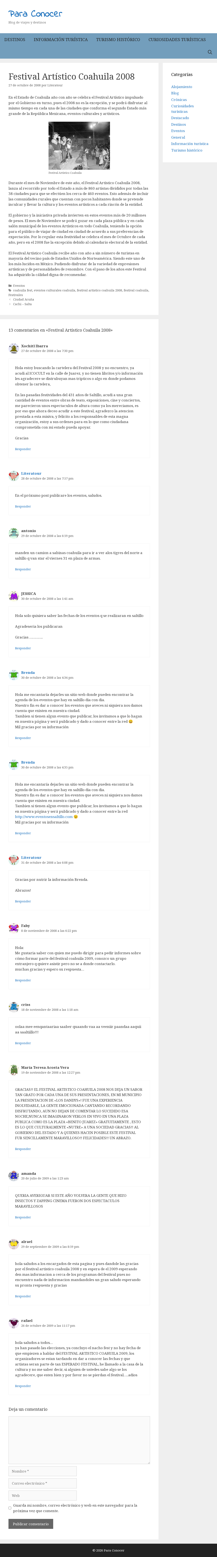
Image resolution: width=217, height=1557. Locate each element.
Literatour (31, 473)
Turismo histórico (118, 39)
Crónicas (179, 99)
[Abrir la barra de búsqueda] (210, 52)
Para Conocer (35, 14)
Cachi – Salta (22, 304)
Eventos (19, 286)
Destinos (14, 39)
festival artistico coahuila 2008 (99, 290)
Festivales (15, 295)
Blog (175, 93)
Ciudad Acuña (23, 299)
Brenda (28, 672)
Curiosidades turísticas (177, 39)
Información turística (61, 39)
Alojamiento (181, 86)
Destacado (180, 117)
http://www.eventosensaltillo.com (44, 816)
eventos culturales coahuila (54, 290)
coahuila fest (22, 290)
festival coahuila (136, 290)
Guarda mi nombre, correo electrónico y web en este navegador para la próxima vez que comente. (75, 1508)
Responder (23, 449)
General (178, 137)
